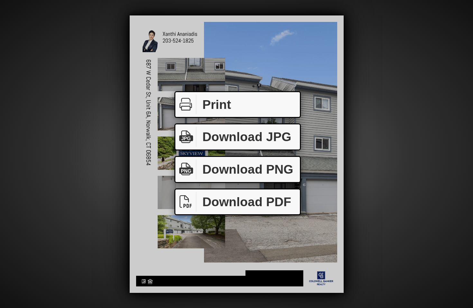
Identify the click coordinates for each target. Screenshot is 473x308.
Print (216, 104)
